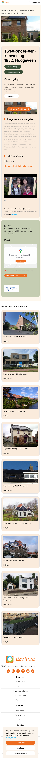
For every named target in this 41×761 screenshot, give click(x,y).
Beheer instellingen (20, 753)
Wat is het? (20, 710)
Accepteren (20, 261)
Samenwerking (20, 715)
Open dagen (20, 695)
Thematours (20, 700)
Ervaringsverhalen (20, 691)
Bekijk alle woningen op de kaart (16, 275)
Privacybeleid (11, 738)
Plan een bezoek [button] (12, 72)
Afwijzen (20, 748)
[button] (30, 2)
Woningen (20, 682)
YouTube (14, 214)
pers (20, 719)
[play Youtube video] (5, 200)
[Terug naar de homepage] (5, 2)
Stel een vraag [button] (12, 67)
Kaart (20, 686)
